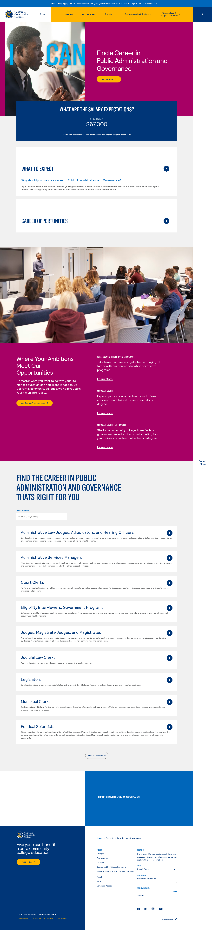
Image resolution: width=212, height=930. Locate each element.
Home (99, 838)
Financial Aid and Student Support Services (115, 871)
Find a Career (88, 14)
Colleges (68, 14)
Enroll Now (205, 463)
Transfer (100, 862)
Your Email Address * (143, 888)
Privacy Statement (23, 918)
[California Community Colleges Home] (16, 14)
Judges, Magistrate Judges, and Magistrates (61, 632)
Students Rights (61, 918)
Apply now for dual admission (76, 3)
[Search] (202, 14)
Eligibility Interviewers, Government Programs (62, 607)
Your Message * (142, 875)
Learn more (105, 413)
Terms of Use (36, 918)
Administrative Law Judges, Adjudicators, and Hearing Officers (77, 532)
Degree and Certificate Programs (111, 867)
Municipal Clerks (36, 701)
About (99, 877)
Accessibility (48, 918)
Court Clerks (32, 582)
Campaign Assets (104, 886)
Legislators (31, 679)
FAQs (99, 881)
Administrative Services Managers (51, 557)
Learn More (105, 379)
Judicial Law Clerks (38, 657)
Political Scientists (37, 726)
